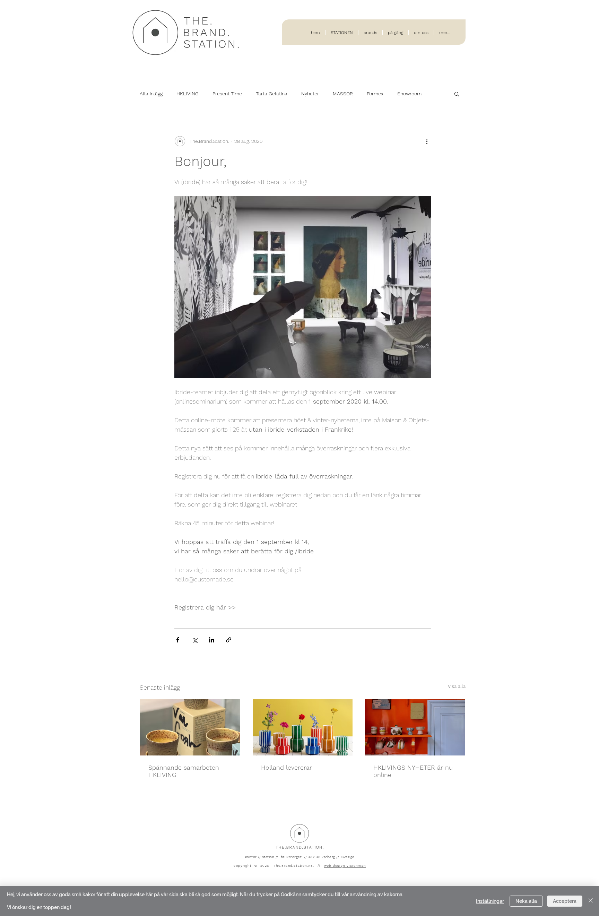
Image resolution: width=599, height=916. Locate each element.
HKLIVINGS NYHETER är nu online (413, 771)
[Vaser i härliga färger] (303, 727)
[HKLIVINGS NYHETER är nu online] (415, 727)
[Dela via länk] (228, 640)
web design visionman (345, 865)
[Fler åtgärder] (427, 141)
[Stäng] (591, 900)
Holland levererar (286, 767)
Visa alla (457, 686)
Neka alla (526, 901)
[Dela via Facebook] (177, 640)
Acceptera (564, 901)
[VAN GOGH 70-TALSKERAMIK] (190, 727)
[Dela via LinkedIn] (211, 640)
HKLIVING (187, 93)
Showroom (409, 93)
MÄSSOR (343, 93)
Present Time (227, 93)
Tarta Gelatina (271, 93)
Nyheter (310, 93)
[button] (456, 93)
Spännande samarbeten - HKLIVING (186, 771)
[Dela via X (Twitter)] (194, 640)
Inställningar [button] (490, 901)
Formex (375, 93)
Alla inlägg (151, 93)
